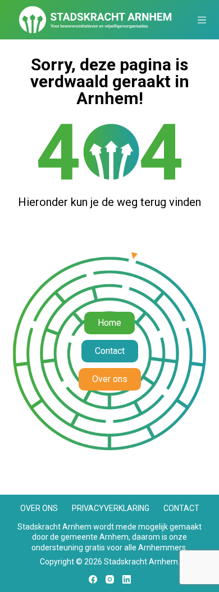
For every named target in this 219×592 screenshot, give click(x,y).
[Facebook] (93, 579)
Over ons (39, 508)
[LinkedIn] (126, 579)
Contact (181, 508)
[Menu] (202, 20)
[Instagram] (110, 579)
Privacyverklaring (110, 508)
